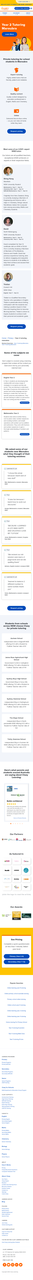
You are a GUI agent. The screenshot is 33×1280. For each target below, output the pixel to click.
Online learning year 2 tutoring (16, 1010)
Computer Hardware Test (8, 1171)
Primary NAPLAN (6, 1064)
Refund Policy (5, 1210)
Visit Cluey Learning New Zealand (11, 1242)
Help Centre (5, 1233)
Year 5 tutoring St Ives (16, 1039)
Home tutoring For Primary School (16, 1022)
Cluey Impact (5, 1181)
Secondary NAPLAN (7, 1073)
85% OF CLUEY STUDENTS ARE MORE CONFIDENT (16, 4)
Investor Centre (6, 1188)
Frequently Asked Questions (9, 1169)
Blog (3, 1201)
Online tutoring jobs (7, 1224)
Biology (4, 1146)
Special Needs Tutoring (8, 1106)
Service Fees (5, 1216)
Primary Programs (6, 1062)
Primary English (6, 1119)
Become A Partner (7, 1186)
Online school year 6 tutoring (16, 1005)
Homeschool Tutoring (7, 1097)
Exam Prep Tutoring (7, 1104)
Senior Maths (5, 1134)
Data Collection (6, 1214)
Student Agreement (7, 1212)
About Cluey (6, 1176)
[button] (10, 823)
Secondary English (7, 1121)
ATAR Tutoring (5, 1082)
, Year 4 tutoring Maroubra (15, 344)
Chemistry (5, 1139)
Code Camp (5, 1194)
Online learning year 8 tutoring (16, 988)
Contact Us (5, 1190)
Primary (10, 338)
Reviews (4, 1182)
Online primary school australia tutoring (16, 993)
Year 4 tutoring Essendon (16, 1028)
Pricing (3, 1168)
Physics (4, 1154)
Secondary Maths (6, 1132)
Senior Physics (6, 1157)
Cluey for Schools (8, 1087)
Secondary (5, 1069)
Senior (4, 1078)
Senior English (5, 1123)
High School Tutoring (7, 1099)
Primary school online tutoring (16, 999)
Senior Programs (6, 1081)
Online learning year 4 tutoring (16, 1016)
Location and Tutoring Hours (9, 1184)
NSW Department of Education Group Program (14, 1090)
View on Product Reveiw (19, 818)
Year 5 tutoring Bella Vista (17, 1033)
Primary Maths (5, 1130)
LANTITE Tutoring (6, 1108)
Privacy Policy (5, 1208)
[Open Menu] (31, 8)
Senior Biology (6, 1149)
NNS (16, 789)
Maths (4, 1127)
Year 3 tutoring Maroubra (21, 343)
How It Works (6, 1165)
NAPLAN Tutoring (6, 1101)
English (4, 1116)
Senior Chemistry (6, 1141)
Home (4, 338)
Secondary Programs (7, 1071)
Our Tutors (4, 1179)
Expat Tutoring (5, 1102)
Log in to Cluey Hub (7, 1231)
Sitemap (4, 1192)
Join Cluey (4, 1223)
